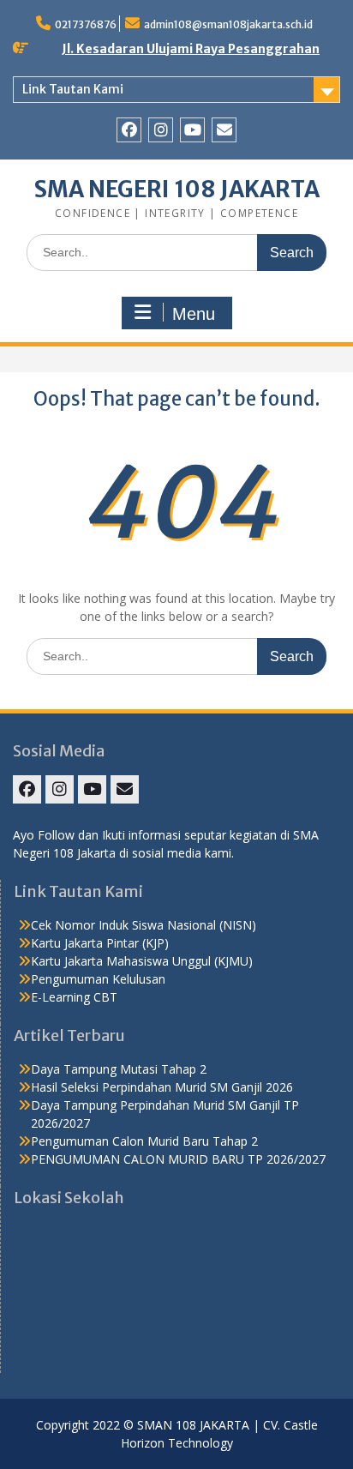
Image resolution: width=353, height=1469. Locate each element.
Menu (193, 313)
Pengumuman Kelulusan (98, 979)
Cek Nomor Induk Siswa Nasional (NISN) (143, 925)
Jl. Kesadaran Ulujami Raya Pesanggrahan (191, 49)
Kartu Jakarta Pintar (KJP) (100, 943)
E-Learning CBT (74, 997)
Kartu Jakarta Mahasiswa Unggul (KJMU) (142, 961)
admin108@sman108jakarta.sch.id (228, 24)
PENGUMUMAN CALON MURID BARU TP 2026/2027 (178, 1159)
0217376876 (86, 24)
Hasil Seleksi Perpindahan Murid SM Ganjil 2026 (162, 1087)
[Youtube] (192, 129)
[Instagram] (160, 129)
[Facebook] (129, 129)
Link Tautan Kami (72, 89)
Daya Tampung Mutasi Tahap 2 (118, 1069)
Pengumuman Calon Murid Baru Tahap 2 (144, 1141)
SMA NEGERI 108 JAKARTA (177, 189)
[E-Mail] (224, 129)
